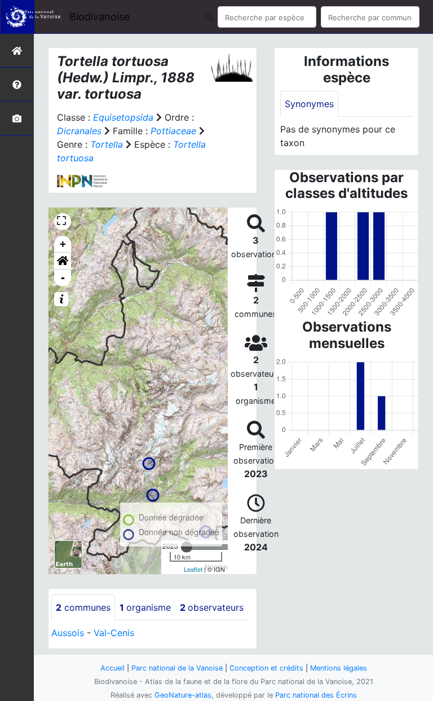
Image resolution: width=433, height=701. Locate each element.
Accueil (112, 668)
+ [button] (63, 244)
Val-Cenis (114, 632)
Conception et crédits (266, 668)
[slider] (186, 547)
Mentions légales (338, 668)
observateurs (212, 607)
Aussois (67, 632)
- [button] (63, 278)
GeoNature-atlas (182, 695)
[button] (62, 261)
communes (83, 607)
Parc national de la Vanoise (177, 668)
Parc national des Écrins (316, 695)
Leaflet (193, 569)
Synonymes (309, 103)
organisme (145, 607)
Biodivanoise (99, 17)
